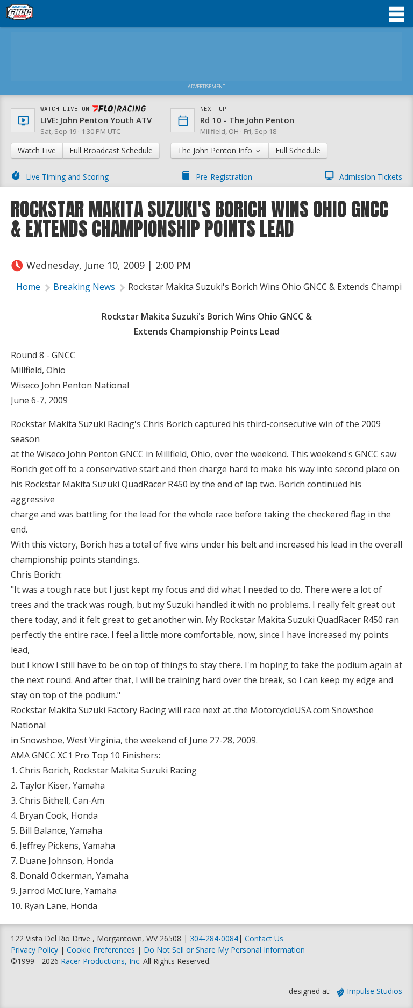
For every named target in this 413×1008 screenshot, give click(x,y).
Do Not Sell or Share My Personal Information (224, 950)
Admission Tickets (370, 177)
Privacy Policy (34, 950)
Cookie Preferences (102, 950)
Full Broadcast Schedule (111, 150)
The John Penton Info (215, 150)
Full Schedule (298, 150)
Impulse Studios (374, 991)
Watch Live (37, 150)
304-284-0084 (214, 938)
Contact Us (264, 938)
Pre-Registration (224, 177)
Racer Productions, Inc (100, 961)
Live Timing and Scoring (67, 177)
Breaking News (84, 287)
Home (28, 287)
